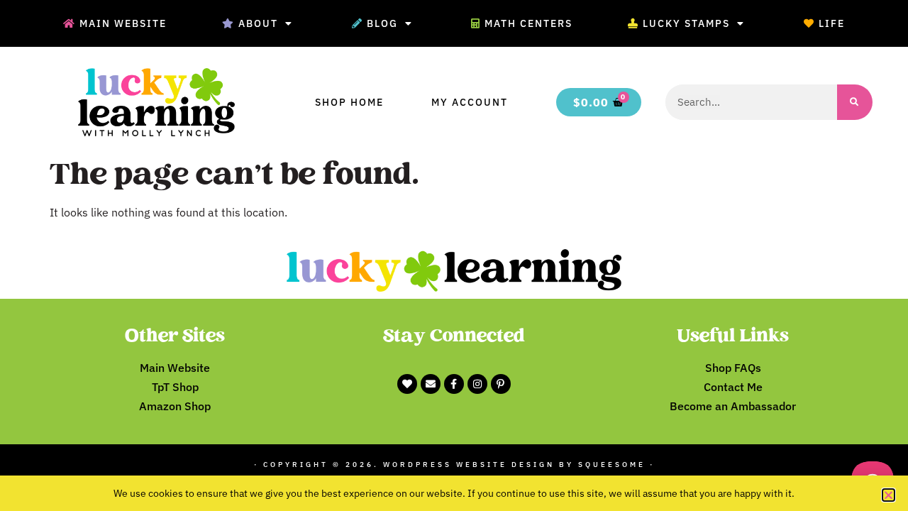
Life (832, 23)
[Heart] (407, 384)
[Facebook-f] (454, 384)
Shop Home (349, 102)
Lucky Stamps (686, 23)
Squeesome (612, 464)
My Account (469, 102)
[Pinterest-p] (501, 384)
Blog (382, 23)
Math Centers (528, 23)
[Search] (855, 102)
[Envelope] (431, 384)
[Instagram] (477, 384)
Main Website (123, 23)
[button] (888, 495)
